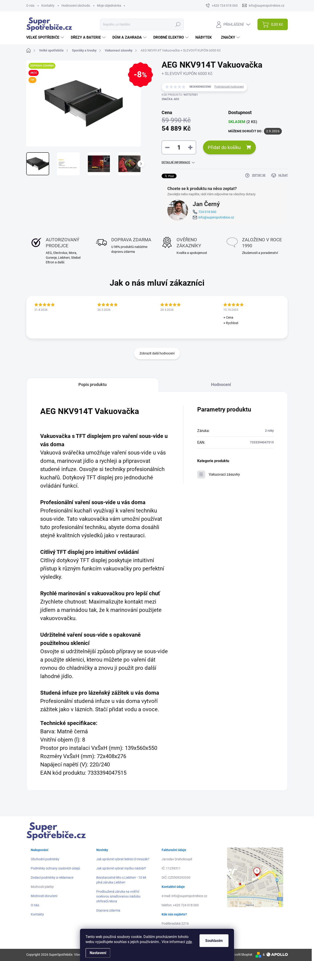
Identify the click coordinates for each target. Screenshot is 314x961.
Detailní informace (176, 162)
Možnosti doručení (44, 896)
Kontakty (47, 5)
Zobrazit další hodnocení (157, 353)
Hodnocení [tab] (221, 384)
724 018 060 (207, 212)
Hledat (178, 24)
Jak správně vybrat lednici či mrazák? (122, 859)
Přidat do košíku (224, 147)
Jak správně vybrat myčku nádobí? (121, 868)
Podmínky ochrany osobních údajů (55, 868)
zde (189, 942)
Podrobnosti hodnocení (229, 86)
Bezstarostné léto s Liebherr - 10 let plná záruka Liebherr (121, 880)
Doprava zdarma (108, 910)
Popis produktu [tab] (92, 384)
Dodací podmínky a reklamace (52, 877)
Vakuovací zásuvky (224, 474)
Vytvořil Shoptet (241, 954)
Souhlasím (214, 940)
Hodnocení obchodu (75, 5)
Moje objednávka (109, 5)
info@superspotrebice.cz (216, 217)
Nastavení (98, 953)
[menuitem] (45, 37)
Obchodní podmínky (45, 859)
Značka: (170, 99)
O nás (30, 5)
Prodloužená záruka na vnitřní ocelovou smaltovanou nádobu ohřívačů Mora (118, 896)
